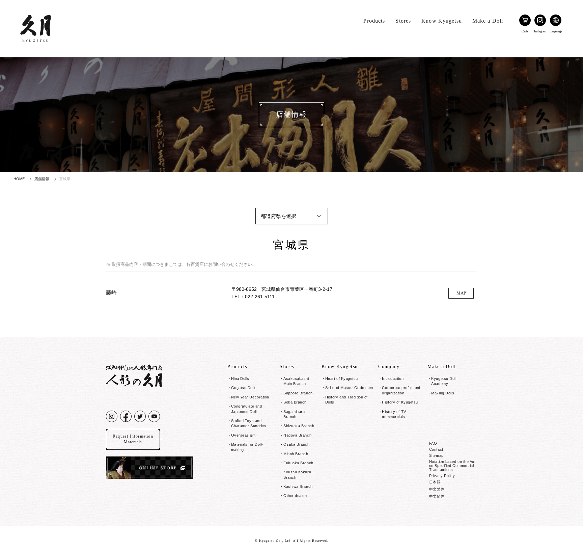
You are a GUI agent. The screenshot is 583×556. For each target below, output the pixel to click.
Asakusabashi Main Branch (296, 381)
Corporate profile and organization (401, 390)
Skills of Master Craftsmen (349, 388)
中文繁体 (437, 489)
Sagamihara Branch (294, 414)
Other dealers (295, 496)
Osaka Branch (296, 444)
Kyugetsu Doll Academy (443, 381)
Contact (436, 449)
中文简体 (437, 496)
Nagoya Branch (297, 435)
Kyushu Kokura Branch (297, 474)
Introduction (393, 379)
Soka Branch (295, 402)
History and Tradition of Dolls (346, 399)
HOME (19, 179)
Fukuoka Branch (298, 463)
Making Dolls (442, 393)
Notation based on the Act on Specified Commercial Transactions (452, 466)
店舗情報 (41, 179)
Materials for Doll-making (247, 446)
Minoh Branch (295, 454)
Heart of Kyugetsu (341, 379)
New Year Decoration (250, 397)
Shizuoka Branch (298, 426)
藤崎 (111, 293)
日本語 (435, 482)
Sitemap (436, 455)
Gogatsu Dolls (244, 388)
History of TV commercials (394, 414)
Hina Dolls (240, 379)
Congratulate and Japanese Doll (246, 408)
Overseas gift (243, 435)
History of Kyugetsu (400, 402)
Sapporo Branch (298, 393)
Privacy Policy (442, 476)
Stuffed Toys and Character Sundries (249, 423)
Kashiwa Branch (298, 486)
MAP (461, 293)
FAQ (433, 443)
